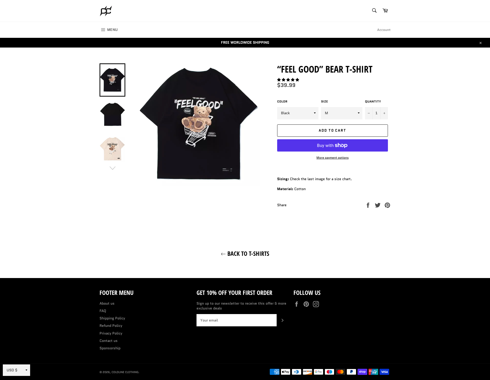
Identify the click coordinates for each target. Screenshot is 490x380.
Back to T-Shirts (247, 253)
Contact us (109, 340)
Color (282, 101)
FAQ (103, 310)
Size (324, 101)
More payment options (332, 158)
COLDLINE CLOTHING (125, 372)
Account (383, 29)
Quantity (373, 101)
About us (107, 303)
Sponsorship (110, 348)
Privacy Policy (111, 333)
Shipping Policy (112, 318)
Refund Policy (111, 325)
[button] (288, 79)
